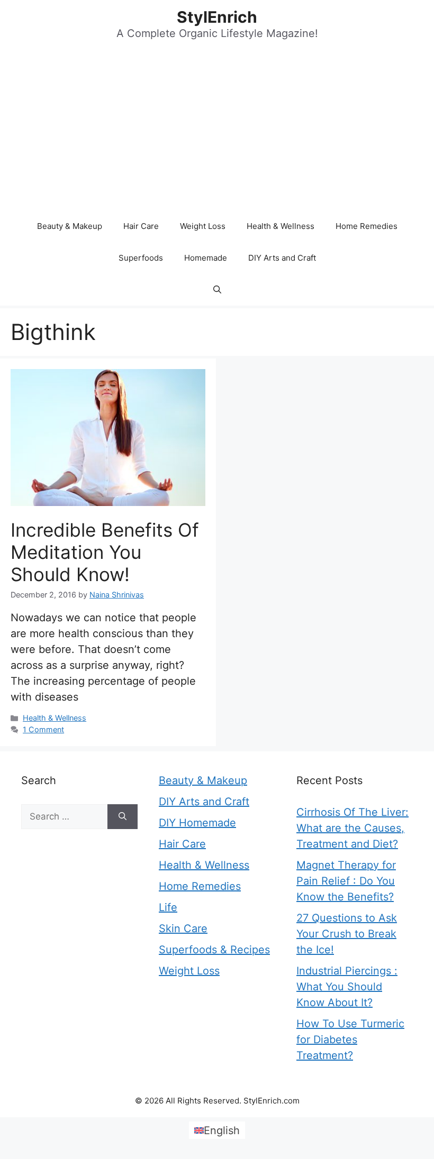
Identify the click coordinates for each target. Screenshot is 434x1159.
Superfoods (141, 258)
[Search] (122, 817)
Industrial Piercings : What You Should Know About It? (346, 986)
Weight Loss (202, 226)
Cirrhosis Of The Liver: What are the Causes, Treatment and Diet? (352, 828)
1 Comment (43, 729)
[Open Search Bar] (217, 290)
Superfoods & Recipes (214, 949)
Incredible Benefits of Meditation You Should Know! (105, 552)
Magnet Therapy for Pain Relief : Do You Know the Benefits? (346, 881)
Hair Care (141, 226)
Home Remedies (366, 226)
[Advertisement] (217, 131)
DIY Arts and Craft (282, 258)
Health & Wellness (280, 226)
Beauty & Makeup (69, 226)
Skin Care (183, 928)
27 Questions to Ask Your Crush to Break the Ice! (346, 934)
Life (168, 907)
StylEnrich (217, 16)
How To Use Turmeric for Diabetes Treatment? (350, 1039)
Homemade (205, 258)
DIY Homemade (197, 822)
